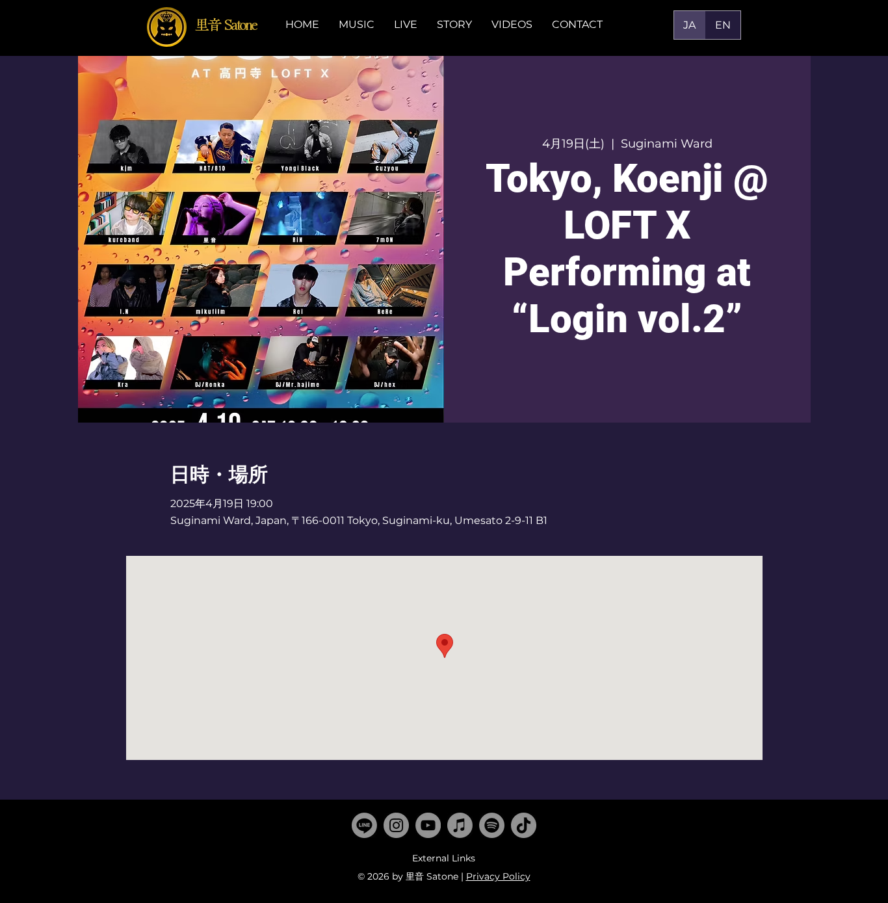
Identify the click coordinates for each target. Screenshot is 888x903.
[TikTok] (523, 825)
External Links (443, 858)
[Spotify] (491, 825)
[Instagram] (396, 825)
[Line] (364, 825)
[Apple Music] (460, 825)
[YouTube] (428, 825)
